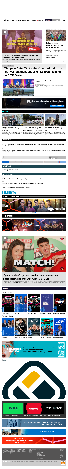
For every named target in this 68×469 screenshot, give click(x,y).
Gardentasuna (46, 461)
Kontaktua (51, 461)
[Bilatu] (62, 20)
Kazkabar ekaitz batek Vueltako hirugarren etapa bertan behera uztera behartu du (23, 179)
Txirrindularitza (24, 451)
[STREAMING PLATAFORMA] (54, 408)
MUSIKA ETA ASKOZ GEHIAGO (33, 416)
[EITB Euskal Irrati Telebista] (6, 20)
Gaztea (11, 453)
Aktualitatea (18, 450)
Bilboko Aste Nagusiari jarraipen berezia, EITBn (54, 45)
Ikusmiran (18, 454)
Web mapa (55, 461)
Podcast (11, 458)
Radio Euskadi (12, 451)
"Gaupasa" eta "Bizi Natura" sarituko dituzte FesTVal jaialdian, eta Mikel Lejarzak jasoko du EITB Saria (32, 72)
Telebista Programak (6, 451)
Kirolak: (23, 449)
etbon (10, 216)
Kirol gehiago (24, 454)
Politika (18, 452)
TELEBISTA (9, 193)
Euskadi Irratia (12, 450)
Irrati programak (12, 457)
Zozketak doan (40, 452)
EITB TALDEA (56, 20)
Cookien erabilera (31, 461)
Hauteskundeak (40, 451)
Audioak (30, 452)
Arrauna (23, 453)
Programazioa (5, 450)
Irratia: (11, 449)
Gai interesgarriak (41, 455)
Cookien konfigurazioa (39, 461)
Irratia (28, 20)
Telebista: (5, 449)
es (65, 20)
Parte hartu (39, 454)
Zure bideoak (54, 158)
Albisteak (14, 20)
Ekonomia (18, 451)
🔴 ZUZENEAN (61, 162)
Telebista (24, 20)
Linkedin (61, 455)
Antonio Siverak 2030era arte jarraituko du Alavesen (16, 187)
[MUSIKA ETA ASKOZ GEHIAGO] (34, 408)
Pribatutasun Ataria (19, 461)
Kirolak (19, 20)
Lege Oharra (25, 461)
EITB (5, 26)
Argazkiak (30, 451)
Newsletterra (62, 449)
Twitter (61, 451)
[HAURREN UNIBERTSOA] (13, 408)
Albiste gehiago (7, 140)
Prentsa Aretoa (40, 458)
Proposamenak (12, 196)
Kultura (18, 453)
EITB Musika (12, 454)
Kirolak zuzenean (24, 458)
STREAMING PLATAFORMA (52, 416)
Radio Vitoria (12, 452)
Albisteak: (19, 449)
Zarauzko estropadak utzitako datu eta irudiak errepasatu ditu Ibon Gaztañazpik (22, 183)
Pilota (22, 452)
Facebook (61, 450)
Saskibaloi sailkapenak (25, 457)
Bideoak (4, 452)
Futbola (23, 450)
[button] (32, 212)
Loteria (38, 453)
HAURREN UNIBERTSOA (11, 416)
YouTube (61, 456)
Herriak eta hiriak (40, 456)
